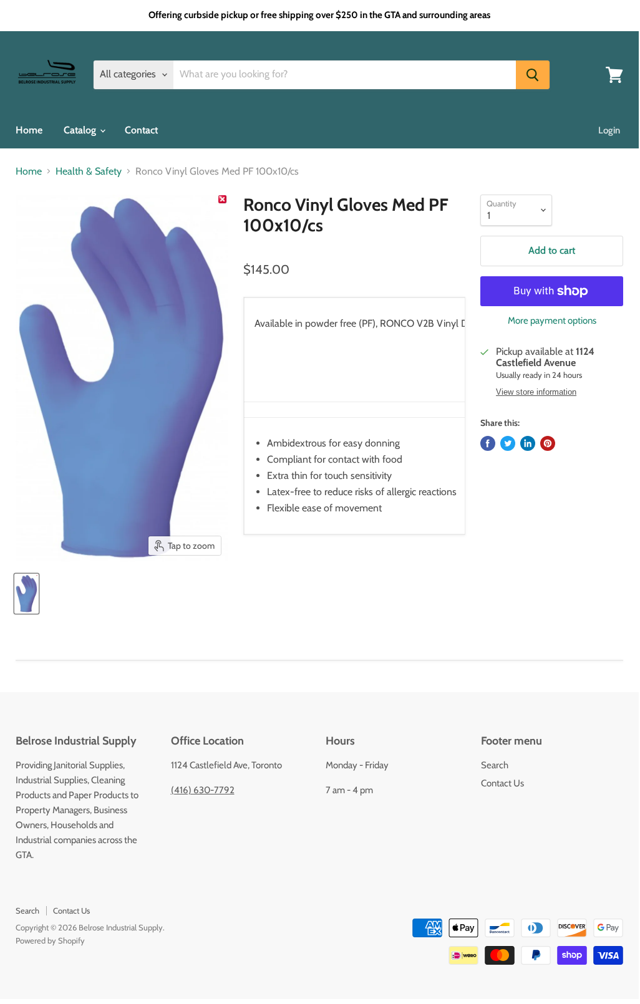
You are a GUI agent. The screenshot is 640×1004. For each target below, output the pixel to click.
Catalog (81, 130)
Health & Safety (89, 171)
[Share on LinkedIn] (527, 443)
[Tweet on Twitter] (507, 443)
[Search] (533, 74)
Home (29, 130)
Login (609, 130)
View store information (536, 392)
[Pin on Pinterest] (547, 443)
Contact (141, 130)
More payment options (552, 321)
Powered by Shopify (50, 940)
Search (494, 765)
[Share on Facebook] (487, 443)
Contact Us (502, 783)
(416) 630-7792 (203, 790)
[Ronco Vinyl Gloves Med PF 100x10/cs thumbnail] (26, 594)
